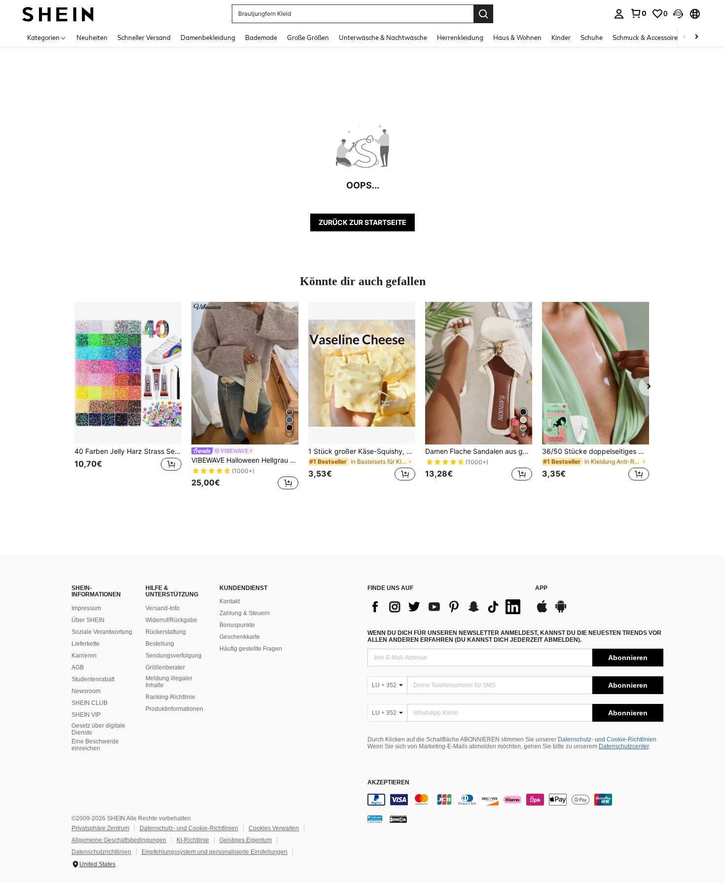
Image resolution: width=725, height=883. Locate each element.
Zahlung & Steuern (244, 613)
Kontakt (229, 601)
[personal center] (619, 14)
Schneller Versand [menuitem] (144, 37)
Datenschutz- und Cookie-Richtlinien (607, 739)
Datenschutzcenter (624, 746)
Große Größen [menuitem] (308, 37)
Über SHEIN (88, 620)
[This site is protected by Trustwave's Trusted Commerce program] (374, 818)
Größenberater (165, 667)
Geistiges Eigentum (245, 840)
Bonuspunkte (237, 625)
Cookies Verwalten (274, 828)
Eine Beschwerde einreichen (95, 745)
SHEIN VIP (86, 714)
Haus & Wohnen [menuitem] (517, 37)
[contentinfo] (515, 800)
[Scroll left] (684, 37)
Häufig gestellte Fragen (250, 648)
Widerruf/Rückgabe (171, 620)
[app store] (542, 611)
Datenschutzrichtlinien (101, 851)
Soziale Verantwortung (102, 631)
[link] (638, 13)
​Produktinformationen (174, 708)
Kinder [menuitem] (561, 37)
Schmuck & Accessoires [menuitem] (647, 37)
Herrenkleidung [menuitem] (460, 37)
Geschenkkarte (239, 636)
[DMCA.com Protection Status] (398, 818)
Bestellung (159, 643)
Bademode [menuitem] (261, 37)
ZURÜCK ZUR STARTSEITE (362, 222)
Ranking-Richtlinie (170, 697)
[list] (446, 606)
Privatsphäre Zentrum (100, 828)
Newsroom (86, 691)
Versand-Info (162, 608)
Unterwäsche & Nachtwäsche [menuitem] (383, 37)
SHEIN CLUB (90, 702)
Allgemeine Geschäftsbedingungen (119, 840)
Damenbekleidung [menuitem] (208, 37)
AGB (78, 667)
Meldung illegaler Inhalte (168, 682)
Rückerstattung (165, 631)
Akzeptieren (388, 782)
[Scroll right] (696, 37)
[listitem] (127, 397)
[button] (678, 14)
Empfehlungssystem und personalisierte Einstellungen (215, 851)
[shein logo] (58, 13)
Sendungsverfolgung (173, 655)
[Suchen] (483, 13)
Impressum (86, 608)
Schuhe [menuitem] (591, 37)
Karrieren (84, 655)
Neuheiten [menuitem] (92, 37)
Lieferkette (86, 643)
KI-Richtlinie (193, 840)
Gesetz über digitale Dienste (98, 729)
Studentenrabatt (93, 679)
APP (541, 588)
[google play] (561, 611)
